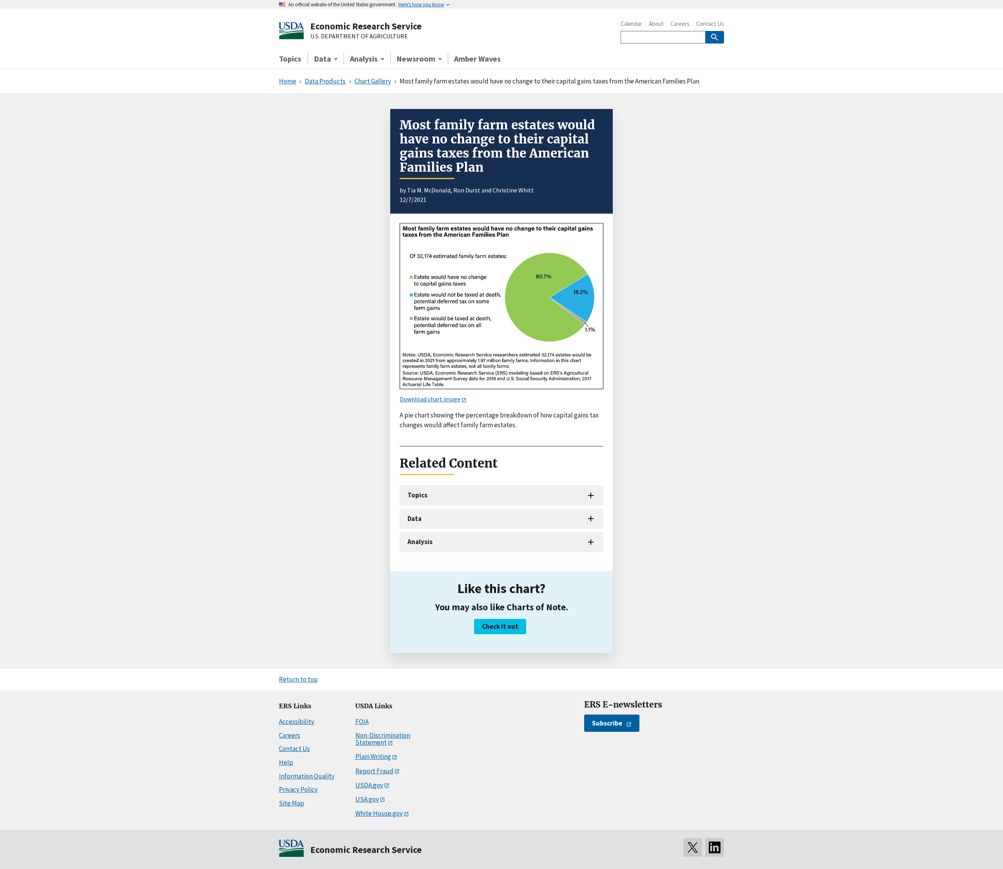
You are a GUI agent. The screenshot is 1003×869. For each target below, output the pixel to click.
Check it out (500, 626)
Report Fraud (374, 771)
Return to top (298, 679)
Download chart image (430, 399)
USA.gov (367, 799)
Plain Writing (373, 756)
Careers (680, 23)
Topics (290, 58)
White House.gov (379, 813)
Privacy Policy (298, 789)
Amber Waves (477, 58)
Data (414, 518)
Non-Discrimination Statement (382, 739)
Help (286, 762)
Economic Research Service (366, 26)
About (656, 23)
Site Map (291, 803)
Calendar (631, 23)
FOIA (362, 721)
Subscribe (607, 723)
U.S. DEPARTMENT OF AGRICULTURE (359, 36)
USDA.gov (369, 785)
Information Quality (307, 776)
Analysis (420, 541)
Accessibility (296, 721)
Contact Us (710, 23)
